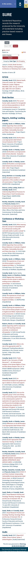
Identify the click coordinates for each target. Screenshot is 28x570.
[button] (10, 57)
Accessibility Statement (14, 566)
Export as (5, 52)
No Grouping (21, 61)
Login (7, 42)
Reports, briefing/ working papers (12, 67)
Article (10, 64)
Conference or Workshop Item (11, 69)
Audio (24, 69)
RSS (24, 52)
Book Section (17, 64)
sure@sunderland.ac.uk (16, 555)
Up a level (6, 50)
